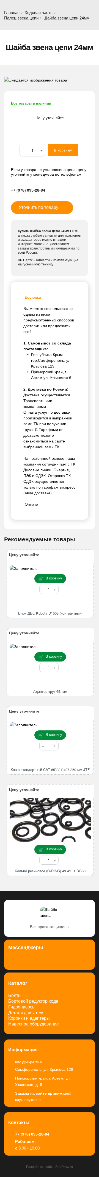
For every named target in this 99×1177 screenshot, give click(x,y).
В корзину (63, 150)
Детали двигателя (26, 1012)
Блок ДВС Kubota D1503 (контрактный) (50, 613)
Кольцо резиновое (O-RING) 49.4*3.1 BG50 (50, 871)
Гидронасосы (21, 1007)
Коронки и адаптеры (29, 1018)
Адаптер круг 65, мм (50, 691)
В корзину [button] (54, 578)
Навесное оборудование (33, 1024)
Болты (14, 995)
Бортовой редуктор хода (33, 1001)
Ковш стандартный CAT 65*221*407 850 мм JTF (50, 769)
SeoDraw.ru (64, 1167)
